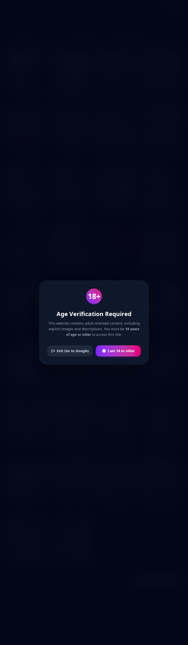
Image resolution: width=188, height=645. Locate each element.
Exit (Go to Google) (73, 350)
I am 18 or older (121, 350)
